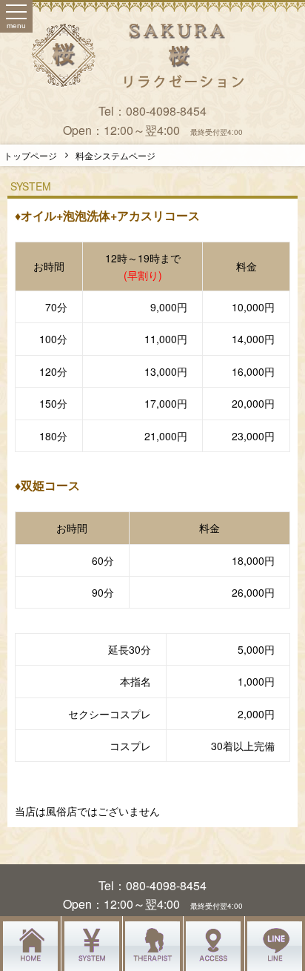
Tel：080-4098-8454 (152, 110)
